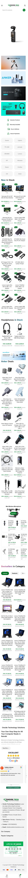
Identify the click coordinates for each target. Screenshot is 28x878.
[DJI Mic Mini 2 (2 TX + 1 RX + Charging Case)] (17, 536)
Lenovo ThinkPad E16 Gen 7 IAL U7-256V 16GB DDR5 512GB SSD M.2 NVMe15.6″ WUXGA (19, 619)
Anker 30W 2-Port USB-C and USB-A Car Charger (7, 448)
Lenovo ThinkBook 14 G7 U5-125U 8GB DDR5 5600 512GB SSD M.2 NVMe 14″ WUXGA (19, 693)
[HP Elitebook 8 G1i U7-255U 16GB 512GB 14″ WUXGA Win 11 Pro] (7, 707)
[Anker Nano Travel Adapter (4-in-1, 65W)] (7, 370)
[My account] (24, 5)
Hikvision (19, 160)
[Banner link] (13, 510)
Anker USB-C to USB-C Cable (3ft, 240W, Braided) (7, 492)
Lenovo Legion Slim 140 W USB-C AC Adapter (7, 286)
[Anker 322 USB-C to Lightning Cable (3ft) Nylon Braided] (7, 461)
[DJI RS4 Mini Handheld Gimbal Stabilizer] (17, 551)
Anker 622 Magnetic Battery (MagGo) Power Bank (19, 400)
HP (7, 160)
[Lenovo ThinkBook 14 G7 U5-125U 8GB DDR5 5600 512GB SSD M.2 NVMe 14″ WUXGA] (20, 682)
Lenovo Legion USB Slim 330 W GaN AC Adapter (19, 308)
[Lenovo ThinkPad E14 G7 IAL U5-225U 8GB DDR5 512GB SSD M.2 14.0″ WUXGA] (7, 658)
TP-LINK (7, 147)
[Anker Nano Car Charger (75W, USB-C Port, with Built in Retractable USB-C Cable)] (7, 392)
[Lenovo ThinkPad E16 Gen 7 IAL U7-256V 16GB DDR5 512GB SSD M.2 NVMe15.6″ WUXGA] (20, 609)
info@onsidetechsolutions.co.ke (15, 827)
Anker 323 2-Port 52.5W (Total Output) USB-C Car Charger (19, 448)
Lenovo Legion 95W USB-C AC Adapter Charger (20, 219)
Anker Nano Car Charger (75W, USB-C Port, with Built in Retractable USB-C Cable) (7, 402)
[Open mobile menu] (2, 5)
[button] (7, 192)
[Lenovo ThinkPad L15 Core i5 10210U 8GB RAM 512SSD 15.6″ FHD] (20, 583)
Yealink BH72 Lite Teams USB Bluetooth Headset (7, 337)
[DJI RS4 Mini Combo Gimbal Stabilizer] (4, 551)
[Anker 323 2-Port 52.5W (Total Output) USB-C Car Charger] (20, 439)
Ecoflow (20, 167)
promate (20, 147)
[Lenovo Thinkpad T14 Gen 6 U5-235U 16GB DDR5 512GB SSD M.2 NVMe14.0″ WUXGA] (7, 633)
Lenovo (20, 153)
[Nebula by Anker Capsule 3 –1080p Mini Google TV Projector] (20, 461)
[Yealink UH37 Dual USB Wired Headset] (20, 329)
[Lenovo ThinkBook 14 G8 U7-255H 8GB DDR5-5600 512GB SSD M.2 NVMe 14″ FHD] (20, 658)
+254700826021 (12, 824)
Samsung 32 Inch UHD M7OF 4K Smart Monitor (20, 198)
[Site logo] (13, 5)
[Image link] (11, 799)
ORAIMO (6, 153)
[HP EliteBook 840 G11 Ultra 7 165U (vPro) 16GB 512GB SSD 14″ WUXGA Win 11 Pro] (20, 705)
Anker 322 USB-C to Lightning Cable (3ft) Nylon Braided (7, 469)
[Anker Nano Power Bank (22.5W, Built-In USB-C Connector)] (20, 370)
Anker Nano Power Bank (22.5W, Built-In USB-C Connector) (20, 379)
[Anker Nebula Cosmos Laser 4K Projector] (7, 416)
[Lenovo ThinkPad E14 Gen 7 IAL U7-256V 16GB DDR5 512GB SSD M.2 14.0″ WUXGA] (20, 633)
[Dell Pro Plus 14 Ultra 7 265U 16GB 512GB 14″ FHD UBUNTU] (7, 609)
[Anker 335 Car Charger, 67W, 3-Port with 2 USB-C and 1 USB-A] (20, 416)
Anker (20, 174)
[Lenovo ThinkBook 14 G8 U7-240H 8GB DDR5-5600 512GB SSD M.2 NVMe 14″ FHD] (7, 682)
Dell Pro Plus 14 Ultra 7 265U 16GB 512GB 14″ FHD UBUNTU (7, 617)
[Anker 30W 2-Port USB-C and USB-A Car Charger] (7, 439)
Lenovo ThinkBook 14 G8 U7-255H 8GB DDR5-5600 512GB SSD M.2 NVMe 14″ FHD (19, 668)
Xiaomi (7, 140)
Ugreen (20, 140)
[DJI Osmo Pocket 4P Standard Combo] (4, 523)
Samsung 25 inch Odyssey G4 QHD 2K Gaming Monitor (7, 219)
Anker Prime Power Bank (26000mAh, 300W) (20, 492)
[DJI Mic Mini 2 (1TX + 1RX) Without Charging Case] (4, 536)
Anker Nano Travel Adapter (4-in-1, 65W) (7, 379)
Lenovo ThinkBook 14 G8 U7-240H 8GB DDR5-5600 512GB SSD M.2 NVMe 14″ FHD (7, 693)
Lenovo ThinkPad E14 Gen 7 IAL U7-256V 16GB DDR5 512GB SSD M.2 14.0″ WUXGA (19, 644)
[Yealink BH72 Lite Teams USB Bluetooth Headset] (7, 329)
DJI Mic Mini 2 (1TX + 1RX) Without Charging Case (11, 537)
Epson (7, 167)
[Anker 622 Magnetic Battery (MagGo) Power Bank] (20, 392)
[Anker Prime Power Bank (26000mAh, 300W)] (20, 484)
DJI (7, 174)
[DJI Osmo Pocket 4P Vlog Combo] (17, 523)
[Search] (24, 10)
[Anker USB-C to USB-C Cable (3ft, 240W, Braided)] (7, 484)
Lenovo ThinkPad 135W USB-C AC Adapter (19, 286)
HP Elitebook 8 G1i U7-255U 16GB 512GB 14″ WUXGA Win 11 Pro (7, 716)
